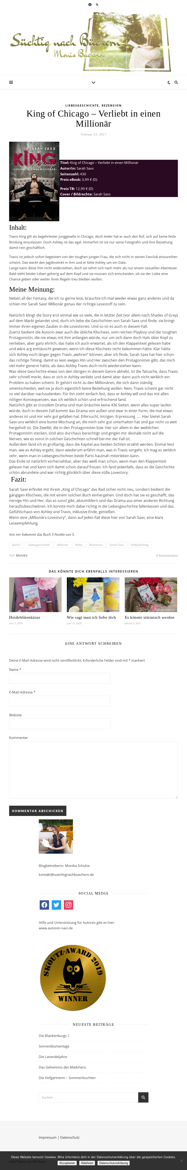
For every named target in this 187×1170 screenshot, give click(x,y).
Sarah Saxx (116, 545)
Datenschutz (70, 1137)
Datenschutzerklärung (113, 1163)
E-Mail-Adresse (22, 692)
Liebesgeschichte (82, 105)
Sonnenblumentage (54, 1046)
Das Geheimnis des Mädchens (62, 1067)
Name (15, 669)
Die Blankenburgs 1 (54, 1035)
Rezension (112, 105)
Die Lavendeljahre (53, 1056)
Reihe (78, 545)
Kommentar (18, 737)
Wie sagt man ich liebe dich (91, 617)
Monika (21, 555)
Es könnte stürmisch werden (149, 617)
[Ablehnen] (181, 1160)
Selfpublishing (139, 545)
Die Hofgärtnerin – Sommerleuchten (67, 1077)
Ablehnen (87, 1163)
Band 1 (16, 545)
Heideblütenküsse (24, 617)
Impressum (48, 1137)
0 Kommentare (167, 555)
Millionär (62, 545)
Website (15, 715)
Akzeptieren (67, 1163)
